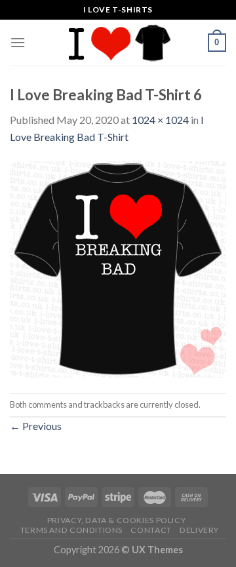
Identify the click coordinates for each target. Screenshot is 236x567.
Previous (36, 426)
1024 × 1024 (160, 119)
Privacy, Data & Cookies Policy (116, 520)
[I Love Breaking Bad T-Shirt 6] (118, 268)
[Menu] (18, 42)
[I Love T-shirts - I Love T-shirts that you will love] (118, 43)
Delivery (199, 530)
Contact (150, 530)
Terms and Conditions (71, 530)
